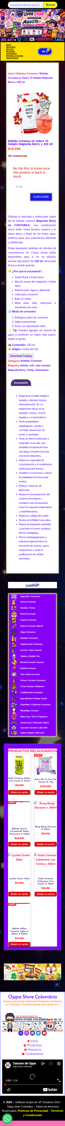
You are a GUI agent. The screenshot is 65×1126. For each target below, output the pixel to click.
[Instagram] (20, 1033)
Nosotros (11, 47)
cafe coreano (43, 365)
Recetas (10, 49)
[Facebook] (32, 1033)
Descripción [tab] (21, 382)
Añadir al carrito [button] (19, 792)
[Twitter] (38, 1033)
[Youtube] (44, 1033)
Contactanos (12, 58)
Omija (30, 370)
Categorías (11, 54)
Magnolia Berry (17, 370)
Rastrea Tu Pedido (14, 56)
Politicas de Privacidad (33, 1110)
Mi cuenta (10, 51)
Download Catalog (21, 355)
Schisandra (41, 370)
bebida (24, 365)
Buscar (50, 4)
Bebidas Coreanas (27, 73)
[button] (8, 972)
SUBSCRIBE (41, 196)
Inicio (8, 45)
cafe (31, 365)
